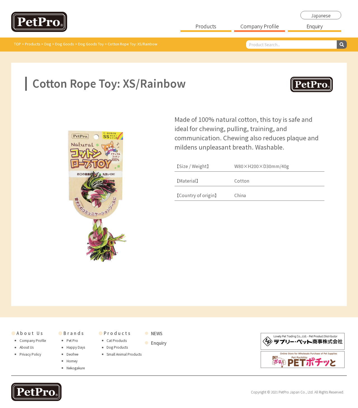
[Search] (342, 44)
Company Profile (260, 27)
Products (206, 27)
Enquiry (314, 27)
